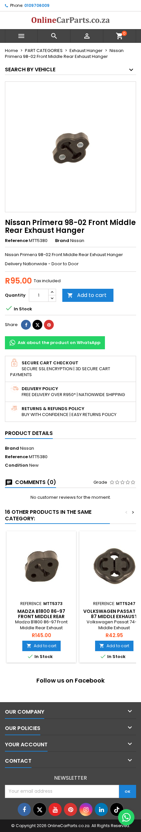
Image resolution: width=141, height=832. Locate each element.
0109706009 (37, 5)
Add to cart (87, 295)
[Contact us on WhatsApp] (126, 817)
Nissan (27, 448)
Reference (16, 241)
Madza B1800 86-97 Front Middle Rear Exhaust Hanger (41, 616)
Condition (16, 465)
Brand (62, 241)
